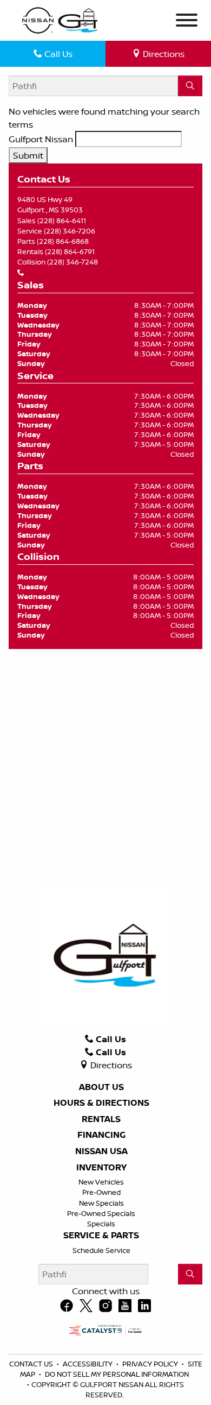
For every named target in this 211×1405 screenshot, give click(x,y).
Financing (101, 1135)
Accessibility (88, 1364)
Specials (101, 1223)
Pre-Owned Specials (101, 1213)
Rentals (101, 1119)
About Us (101, 1087)
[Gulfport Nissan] (60, 20)
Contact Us (32, 1364)
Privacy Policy (151, 1364)
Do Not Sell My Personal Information (117, 1374)
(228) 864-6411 (61, 220)
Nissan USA (101, 1151)
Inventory (101, 1168)
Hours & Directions (101, 1103)
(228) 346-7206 (69, 231)
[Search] (190, 85)
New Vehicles (101, 1182)
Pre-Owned (101, 1192)
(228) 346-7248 (72, 262)
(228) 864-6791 (70, 251)
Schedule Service (101, 1250)
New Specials (101, 1203)
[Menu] (187, 21)
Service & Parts (101, 1235)
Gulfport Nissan (41, 139)
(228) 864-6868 (63, 241)
